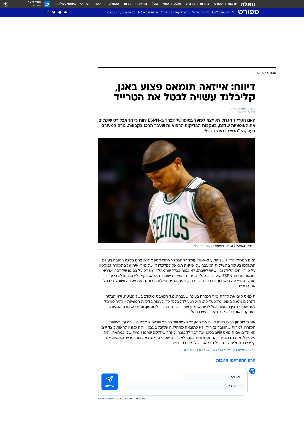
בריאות (142, 4)
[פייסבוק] (48, 12)
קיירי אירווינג (229, 350)
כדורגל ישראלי (200, 12)
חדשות (232, 4)
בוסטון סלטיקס (189, 350)
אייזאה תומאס (246, 350)
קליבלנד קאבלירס (210, 350)
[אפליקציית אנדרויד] (65, 12)
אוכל (155, 4)
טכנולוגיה (113, 4)
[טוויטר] (53, 12)
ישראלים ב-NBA (148, 12)
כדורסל (165, 12)
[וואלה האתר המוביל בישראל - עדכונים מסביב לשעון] (248, 4)
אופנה (97, 4)
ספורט (218, 4)
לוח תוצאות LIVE (223, 12)
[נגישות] (5, 4)
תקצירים (130, 12)
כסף (166, 4)
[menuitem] (230, 4)
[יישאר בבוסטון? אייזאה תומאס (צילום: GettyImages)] (176, 194)
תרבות (190, 4)
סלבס (177, 4)
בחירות (204, 4)
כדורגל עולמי (181, 12)
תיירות (128, 4)
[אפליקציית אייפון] (59, 12)
